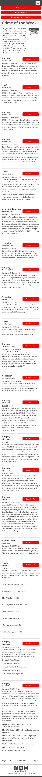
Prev (33, 761)
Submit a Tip (22, 8)
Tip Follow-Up (21, 13)
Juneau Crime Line (21, 771)
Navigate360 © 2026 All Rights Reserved (21, 773)
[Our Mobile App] (26, 769)
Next (38, 761)
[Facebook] (16, 769)
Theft (5, 85)
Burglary (6, 58)
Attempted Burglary (11, 209)
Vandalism (7, 243)
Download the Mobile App (21, 17)
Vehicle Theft (8, 540)
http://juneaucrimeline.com (12, 39)
